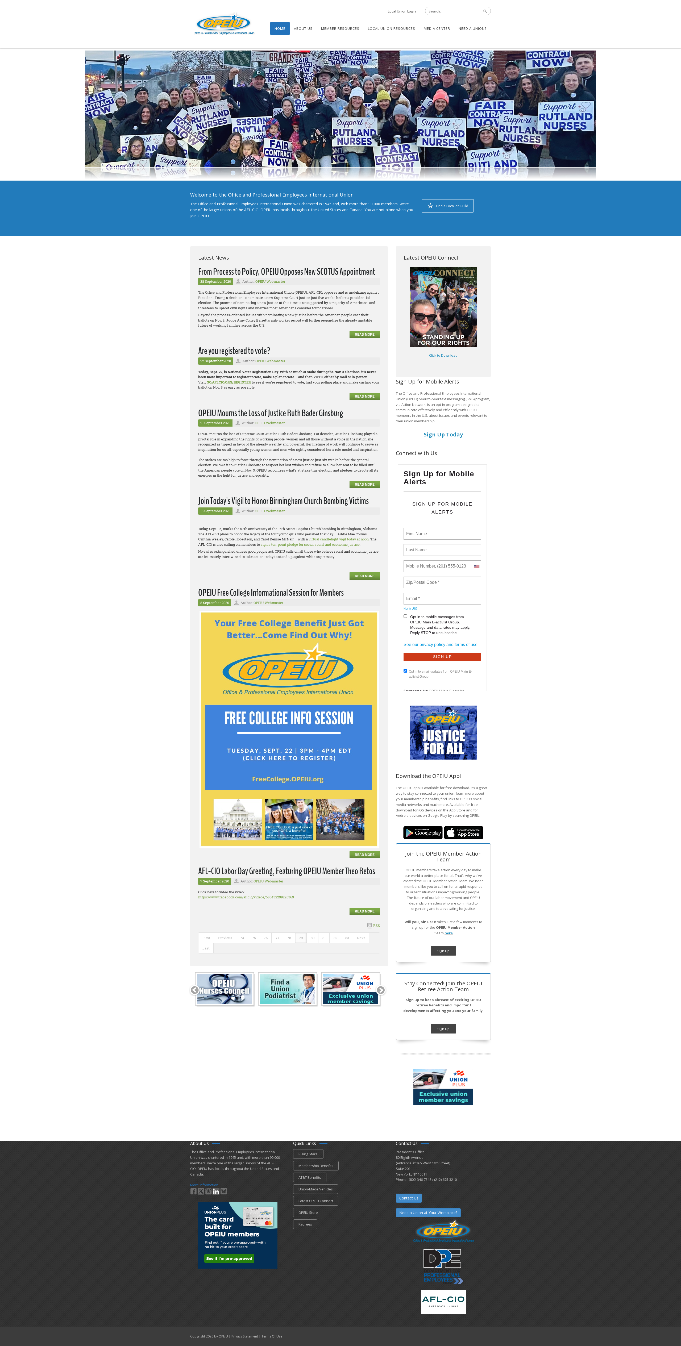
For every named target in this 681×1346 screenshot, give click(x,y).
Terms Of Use (271, 1336)
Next (361, 937)
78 (289, 937)
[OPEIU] (223, 23)
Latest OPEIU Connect (315, 1200)
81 (324, 937)
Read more (365, 334)
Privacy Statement (244, 1336)
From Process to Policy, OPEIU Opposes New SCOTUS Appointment (286, 271)
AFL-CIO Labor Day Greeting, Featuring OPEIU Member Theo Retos (286, 871)
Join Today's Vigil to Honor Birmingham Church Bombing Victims (283, 501)
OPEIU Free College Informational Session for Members (271, 592)
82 (335, 937)
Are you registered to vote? (234, 351)
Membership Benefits (315, 1165)
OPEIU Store (308, 1212)
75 (254, 937)
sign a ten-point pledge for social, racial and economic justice (310, 544)
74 (242, 937)
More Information (204, 1184)
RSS (376, 925)
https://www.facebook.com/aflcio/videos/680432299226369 (246, 897)
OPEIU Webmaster (270, 281)
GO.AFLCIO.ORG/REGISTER (229, 382)
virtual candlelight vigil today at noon (339, 539)
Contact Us (408, 1198)
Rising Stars (308, 1154)
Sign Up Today (443, 434)
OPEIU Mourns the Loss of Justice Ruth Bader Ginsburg (270, 413)
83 (347, 937)
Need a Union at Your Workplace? (428, 1212)
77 (277, 937)
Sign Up (443, 950)
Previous (225, 937)
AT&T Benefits (309, 1177)
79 (301, 937)
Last (206, 948)
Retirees (305, 1224)
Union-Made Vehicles (315, 1189)
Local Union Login (402, 11)
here (449, 933)
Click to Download (443, 355)
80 (312, 937)
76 (266, 937)
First (206, 937)
